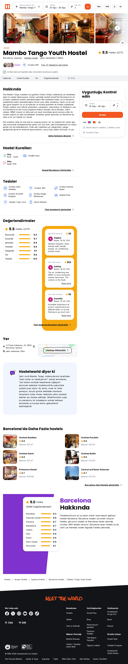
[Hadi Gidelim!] (88, 7)
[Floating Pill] (117, 28)
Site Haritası (85, 659)
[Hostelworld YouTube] (25, 614)
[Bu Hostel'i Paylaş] (122, 42)
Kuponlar (46, 659)
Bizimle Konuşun (73, 639)
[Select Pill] (114, 6)
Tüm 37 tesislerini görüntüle (54, 65)
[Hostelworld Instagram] (19, 614)
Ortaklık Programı (114, 645)
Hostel (6, 48)
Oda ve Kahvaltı (73, 626)
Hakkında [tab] (7, 78)
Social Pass (91, 613)
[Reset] (39, 7)
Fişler (56, 659)
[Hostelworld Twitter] (13, 614)
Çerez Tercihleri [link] (100, 659)
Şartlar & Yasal (32, 659)
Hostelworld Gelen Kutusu (112, 652)
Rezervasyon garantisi (92, 626)
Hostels (69, 613)
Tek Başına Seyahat (91, 639)
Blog (89, 619)
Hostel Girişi (112, 639)
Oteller (69, 619)
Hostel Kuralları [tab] (23, 78)
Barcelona (8, 58)
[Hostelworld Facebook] (7, 614)
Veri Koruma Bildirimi (13, 659)
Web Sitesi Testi (69, 659)
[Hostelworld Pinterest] (31, 614)
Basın (109, 619)
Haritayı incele (31, 58)
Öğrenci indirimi (93, 645)
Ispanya (18, 58)
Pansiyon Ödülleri (90, 632)
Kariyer (110, 626)
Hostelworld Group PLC (112, 613)
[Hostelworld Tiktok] (37, 614)
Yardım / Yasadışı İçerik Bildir (73, 645)
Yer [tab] (36, 78)
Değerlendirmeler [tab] (51, 78)
